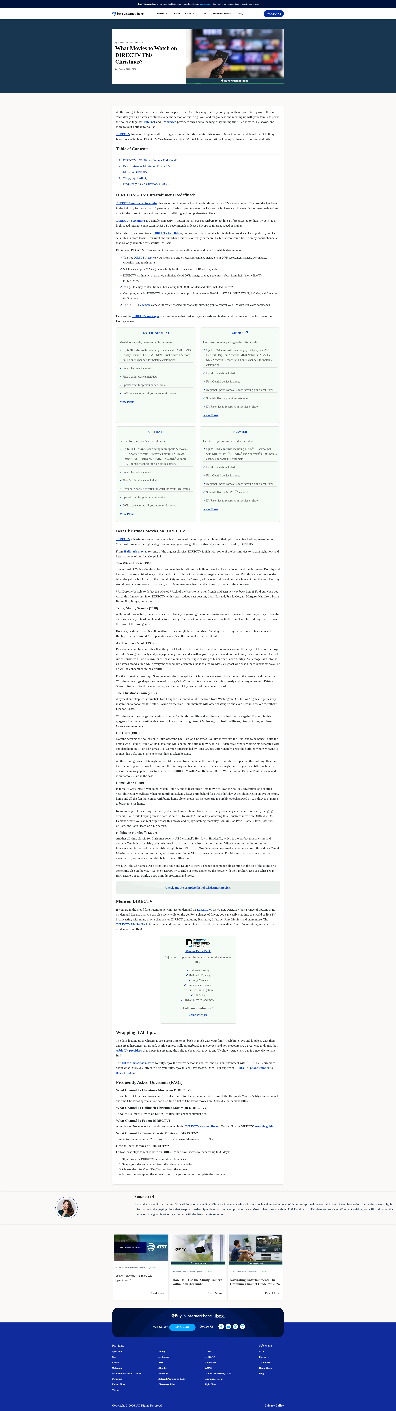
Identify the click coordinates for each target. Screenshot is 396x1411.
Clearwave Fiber (166, 1384)
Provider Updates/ (138, 1268)
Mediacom (163, 1357)
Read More (158, 1293)
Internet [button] (161, 14)
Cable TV (176, 14)
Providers (190, 14)
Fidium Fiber (118, 1384)
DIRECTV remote (139, 304)
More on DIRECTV (135, 172)
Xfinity (161, 1351)
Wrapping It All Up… (137, 178)
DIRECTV (123, 134)
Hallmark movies (135, 551)
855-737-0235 (125, 1072)
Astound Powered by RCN (171, 1379)
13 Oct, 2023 (208, 1272)
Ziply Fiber (210, 1384)
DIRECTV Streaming (130, 220)
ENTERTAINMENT (156, 332)
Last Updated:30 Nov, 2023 (125, 69)
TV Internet (265, 1362)
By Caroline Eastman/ (123, 1268)
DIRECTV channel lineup (202, 1126)
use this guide (264, 1126)
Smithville (163, 1373)
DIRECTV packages (145, 316)
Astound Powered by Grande (126, 1373)
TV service (169, 121)
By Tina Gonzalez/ (236, 1272)
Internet (149, 121)
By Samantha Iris (122, 42)
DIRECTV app (143, 257)
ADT (160, 1362)
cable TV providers (129, 1050)
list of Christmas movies (138, 1063)
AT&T (208, 1351)
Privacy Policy (274, 1405)
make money (205, 4)
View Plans (127, 401)
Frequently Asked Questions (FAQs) (146, 183)
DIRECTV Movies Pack (132, 924)
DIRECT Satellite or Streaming (137, 203)
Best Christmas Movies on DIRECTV (146, 166)
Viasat (115, 1390)
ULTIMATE (156, 431)
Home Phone (265, 1368)
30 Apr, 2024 (151, 1268)
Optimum (117, 1368)
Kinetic (115, 1362)
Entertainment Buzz (136, 42)
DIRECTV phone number (252, 1067)
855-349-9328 (274, 14)
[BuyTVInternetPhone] (128, 13)
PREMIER (240, 431)
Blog (240, 14)
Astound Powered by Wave (218, 1373)
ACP (261, 1351)
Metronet (117, 1379)
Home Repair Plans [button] (222, 14)
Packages (264, 1357)
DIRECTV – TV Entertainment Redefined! (150, 160)
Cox (114, 1357)
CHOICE (240, 332)
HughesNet (210, 1362)
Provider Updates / (196, 1272)
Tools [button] (204, 14)
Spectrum (117, 1351)
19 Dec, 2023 (263, 1272)
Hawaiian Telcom (214, 1379)
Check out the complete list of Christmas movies (197, 887)
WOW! (208, 1368)
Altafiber (163, 1368)
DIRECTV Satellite (167, 233)
